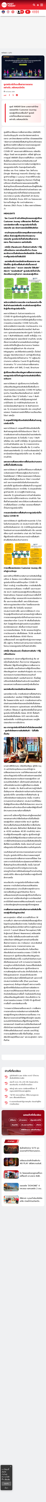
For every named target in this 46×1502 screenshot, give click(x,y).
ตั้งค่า (6, 1488)
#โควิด (38, 1125)
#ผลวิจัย (14, 1125)
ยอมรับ (6, 1484)
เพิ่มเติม (7, 1479)
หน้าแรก (4, 53)
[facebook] (9, 95)
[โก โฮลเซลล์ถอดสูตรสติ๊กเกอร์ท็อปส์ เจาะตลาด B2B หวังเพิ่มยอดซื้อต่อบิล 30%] (11, 1174)
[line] (17, 95)
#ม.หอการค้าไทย (27, 1125)
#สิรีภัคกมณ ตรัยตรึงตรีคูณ (31, 1130)
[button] (38, 5)
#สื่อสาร (13, 1120)
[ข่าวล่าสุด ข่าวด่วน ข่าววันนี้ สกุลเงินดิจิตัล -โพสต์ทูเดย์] (9, 5)
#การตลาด (23, 1120)
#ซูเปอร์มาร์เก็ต (35, 1120)
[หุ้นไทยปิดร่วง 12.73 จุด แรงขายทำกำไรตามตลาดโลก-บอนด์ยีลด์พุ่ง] (11, 1149)
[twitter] (13, 95)
